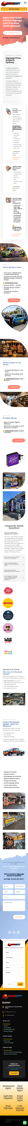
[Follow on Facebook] (9, 932)
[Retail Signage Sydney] (14, 459)
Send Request (19, 917)
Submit (20, 984)
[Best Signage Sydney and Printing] (14, 480)
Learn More (14, 300)
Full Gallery (18, 440)
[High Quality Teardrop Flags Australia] (14, 506)
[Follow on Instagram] (18, 932)
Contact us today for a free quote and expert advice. (14, 1068)
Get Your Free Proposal (17, 158)
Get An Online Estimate (13, 33)
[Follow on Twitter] (14, 932)
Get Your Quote (14, 9)
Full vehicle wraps (8, 1039)
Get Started (14, 1073)
